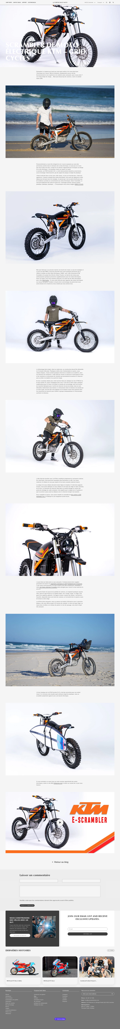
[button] (9, 2)
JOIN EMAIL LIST (87, 933)
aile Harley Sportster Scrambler (48, 587)
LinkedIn (64, 999)
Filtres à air (8, 1011)
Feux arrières (9, 997)
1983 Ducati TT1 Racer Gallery (14, 980)
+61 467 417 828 (89, 998)
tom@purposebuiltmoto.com (92, 1000)
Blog (35, 996)
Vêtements (8, 1013)
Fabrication (8, 1001)
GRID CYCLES (79, 184)
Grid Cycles (45, 280)
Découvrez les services (20, 935)
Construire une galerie (39, 994)
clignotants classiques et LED (58, 583)
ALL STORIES (111, 950)
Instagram (65, 994)
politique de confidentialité (40, 1003)
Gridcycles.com (58, 783)
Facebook (64, 996)
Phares (7, 994)
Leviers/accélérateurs (11, 1010)
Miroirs (7, 1006)
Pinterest (64, 1001)
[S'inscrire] (112, 993)
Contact (36, 997)
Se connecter (37, 1001)
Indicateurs (8, 996)
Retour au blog (61, 862)
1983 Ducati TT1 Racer (49, 980)
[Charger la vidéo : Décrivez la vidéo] (60, 822)
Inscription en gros (38, 999)
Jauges (7, 1008)
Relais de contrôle (10, 1003)
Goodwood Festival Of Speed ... (88, 980)
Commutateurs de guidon (12, 999)
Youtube (64, 997)
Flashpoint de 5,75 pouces (74, 583)
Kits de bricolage (10, 1004)
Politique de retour (38, 1004)
